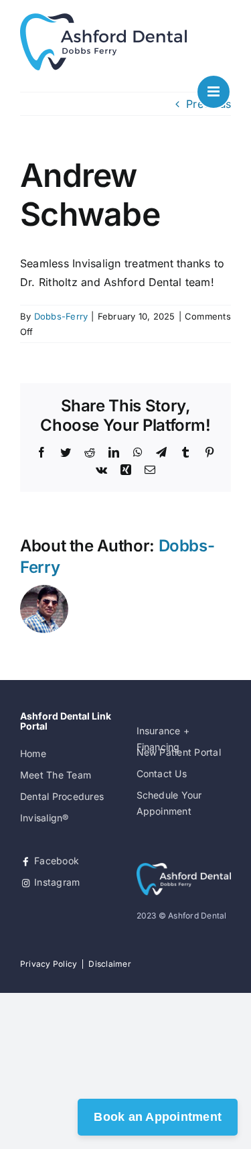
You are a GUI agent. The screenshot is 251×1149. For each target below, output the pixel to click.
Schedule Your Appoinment (169, 803)
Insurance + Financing (163, 738)
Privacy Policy (48, 964)
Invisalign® (44, 817)
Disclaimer (109, 964)
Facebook (55, 860)
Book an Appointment (158, 1117)
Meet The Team (55, 775)
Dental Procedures (62, 796)
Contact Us (162, 773)
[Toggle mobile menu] (213, 91)
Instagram (55, 882)
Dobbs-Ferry (61, 316)
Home (33, 753)
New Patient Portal (179, 752)
